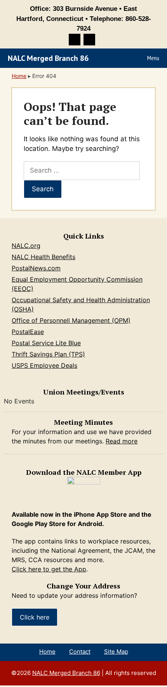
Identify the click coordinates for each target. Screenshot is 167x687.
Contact (79, 651)
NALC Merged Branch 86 (48, 58)
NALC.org (26, 245)
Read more (121, 441)
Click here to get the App (49, 569)
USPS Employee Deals (44, 365)
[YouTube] (89, 39)
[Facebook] (74, 39)
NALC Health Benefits (43, 257)
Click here (34, 617)
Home (19, 76)
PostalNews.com (36, 268)
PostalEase (28, 332)
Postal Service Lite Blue (46, 343)
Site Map (116, 651)
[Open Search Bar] (121, 58)
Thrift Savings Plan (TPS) (48, 354)
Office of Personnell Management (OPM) (71, 320)
